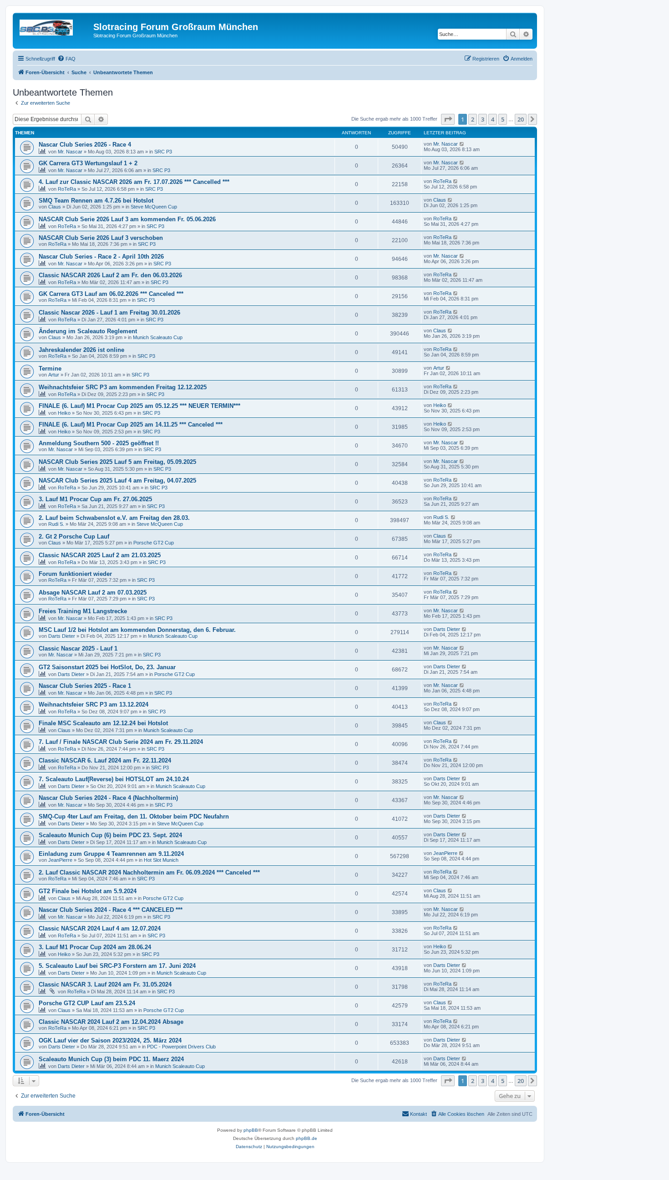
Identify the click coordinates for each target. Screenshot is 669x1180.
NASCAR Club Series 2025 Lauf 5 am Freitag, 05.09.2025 (117, 461)
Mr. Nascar (70, 151)
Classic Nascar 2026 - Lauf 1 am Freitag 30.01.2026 (109, 312)
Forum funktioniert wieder (75, 573)
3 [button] (482, 119)
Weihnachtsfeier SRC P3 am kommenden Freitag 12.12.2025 (123, 387)
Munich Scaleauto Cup (157, 337)
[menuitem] (66, 58)
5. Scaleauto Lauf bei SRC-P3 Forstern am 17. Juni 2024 (117, 965)
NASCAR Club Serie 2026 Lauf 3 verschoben (101, 237)
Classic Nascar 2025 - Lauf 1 (78, 648)
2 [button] (472, 119)
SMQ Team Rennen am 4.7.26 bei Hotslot (96, 200)
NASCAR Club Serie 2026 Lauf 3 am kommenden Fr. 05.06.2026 (127, 219)
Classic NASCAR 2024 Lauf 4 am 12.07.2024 (100, 928)
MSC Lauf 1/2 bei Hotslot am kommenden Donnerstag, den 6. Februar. (137, 629)
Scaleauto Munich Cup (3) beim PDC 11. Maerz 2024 (111, 1059)
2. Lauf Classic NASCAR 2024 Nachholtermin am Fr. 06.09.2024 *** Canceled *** (149, 872)
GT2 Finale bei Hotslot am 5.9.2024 (88, 891)
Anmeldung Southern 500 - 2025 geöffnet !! (99, 443)
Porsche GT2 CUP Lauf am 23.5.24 (87, 1003)
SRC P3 (163, 151)
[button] (448, 119)
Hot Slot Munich (161, 860)
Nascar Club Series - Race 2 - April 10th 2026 (101, 256)
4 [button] (492, 119)
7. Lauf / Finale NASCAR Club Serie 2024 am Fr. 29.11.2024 (121, 741)
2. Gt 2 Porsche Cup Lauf (74, 536)
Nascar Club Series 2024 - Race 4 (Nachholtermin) (108, 797)
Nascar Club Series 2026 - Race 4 (85, 144)
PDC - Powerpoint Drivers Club (181, 1046)
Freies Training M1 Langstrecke (83, 611)
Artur (53, 374)
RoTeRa (67, 189)
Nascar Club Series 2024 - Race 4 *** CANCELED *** (110, 909)
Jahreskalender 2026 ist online (81, 349)
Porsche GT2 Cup (153, 542)
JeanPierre (60, 860)
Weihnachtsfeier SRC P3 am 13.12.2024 (93, 704)
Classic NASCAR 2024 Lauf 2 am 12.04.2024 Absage (111, 1021)
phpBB (250, 1130)
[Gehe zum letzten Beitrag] (462, 144)
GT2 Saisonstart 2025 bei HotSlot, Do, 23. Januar (107, 667)
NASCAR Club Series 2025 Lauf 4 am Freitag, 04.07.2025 (117, 480)
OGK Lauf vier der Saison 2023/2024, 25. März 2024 (110, 1040)
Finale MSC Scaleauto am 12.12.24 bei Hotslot (103, 723)
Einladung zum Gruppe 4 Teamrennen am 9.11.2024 (111, 853)
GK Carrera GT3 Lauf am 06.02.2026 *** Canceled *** (111, 293)
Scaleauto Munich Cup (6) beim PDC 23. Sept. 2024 (110, 835)
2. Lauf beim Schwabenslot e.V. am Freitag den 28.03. (114, 517)
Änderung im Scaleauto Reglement (88, 331)
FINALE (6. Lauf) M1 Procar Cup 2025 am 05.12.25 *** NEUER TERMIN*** (139, 405)
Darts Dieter (61, 636)
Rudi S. (56, 524)
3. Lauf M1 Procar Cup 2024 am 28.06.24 (95, 947)
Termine (50, 368)
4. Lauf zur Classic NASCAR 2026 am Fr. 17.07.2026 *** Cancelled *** (134, 181)
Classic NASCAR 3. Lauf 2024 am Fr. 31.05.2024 (105, 984)
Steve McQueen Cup (154, 206)
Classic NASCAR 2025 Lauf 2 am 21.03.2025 (100, 555)
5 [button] (502, 119)
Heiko (64, 413)
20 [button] (520, 119)
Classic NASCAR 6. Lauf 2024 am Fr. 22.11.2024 (105, 760)
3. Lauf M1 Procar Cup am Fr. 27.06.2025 (95, 499)
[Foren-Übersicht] (54, 29)
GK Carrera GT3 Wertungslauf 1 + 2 (88, 163)
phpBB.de (306, 1138)
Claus (54, 206)
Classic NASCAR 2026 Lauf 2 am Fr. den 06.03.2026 (110, 275)
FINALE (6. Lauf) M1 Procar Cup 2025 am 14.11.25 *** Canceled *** (131, 424)
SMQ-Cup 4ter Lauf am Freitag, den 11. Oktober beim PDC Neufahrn (134, 816)
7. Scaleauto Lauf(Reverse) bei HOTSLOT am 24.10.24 (114, 779)
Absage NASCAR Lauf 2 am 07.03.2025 (93, 592)
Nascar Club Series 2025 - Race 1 (85, 685)
